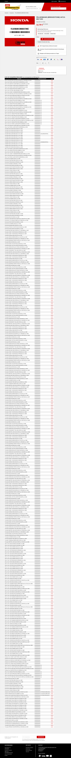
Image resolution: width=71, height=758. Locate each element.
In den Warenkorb (47, 39)
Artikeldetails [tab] (41, 68)
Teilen (40, 63)
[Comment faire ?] (59, 6)
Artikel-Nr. (40, 72)
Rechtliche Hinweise (8, 750)
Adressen (27, 751)
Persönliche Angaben (29, 747)
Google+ (46, 63)
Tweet (43, 63)
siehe (52, 80)
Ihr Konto (28, 745)
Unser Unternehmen (8, 754)
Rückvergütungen (29, 750)
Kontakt (6, 1)
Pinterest (48, 63)
